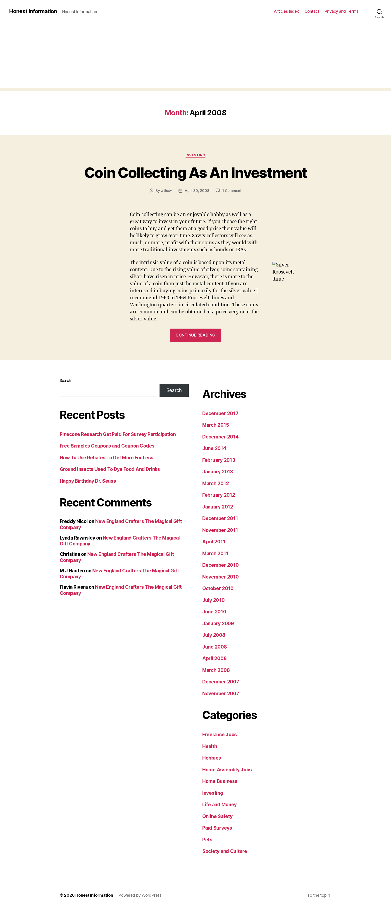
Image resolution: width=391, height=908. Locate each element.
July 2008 (213, 635)
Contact (312, 11)
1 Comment (231, 190)
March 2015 (215, 425)
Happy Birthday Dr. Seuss (88, 481)
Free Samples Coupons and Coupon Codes (107, 446)
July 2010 (213, 600)
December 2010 (220, 565)
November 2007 (220, 693)
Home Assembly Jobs (227, 769)
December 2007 (220, 682)
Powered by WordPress (140, 895)
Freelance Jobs (219, 734)
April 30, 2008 (197, 190)
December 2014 (220, 437)
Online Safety (217, 816)
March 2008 (216, 670)
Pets (207, 840)
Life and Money (219, 804)
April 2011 (213, 542)
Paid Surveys (217, 828)
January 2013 (217, 472)
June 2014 (214, 448)
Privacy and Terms (342, 11)
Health (209, 746)
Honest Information (33, 11)
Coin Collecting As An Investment (195, 172)
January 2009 (218, 623)
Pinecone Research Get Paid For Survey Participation (118, 434)
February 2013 (218, 460)
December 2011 (220, 518)
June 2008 (214, 647)
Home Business (220, 781)
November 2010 (220, 577)
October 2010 (218, 588)
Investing (195, 155)
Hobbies (211, 758)
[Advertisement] (195, 56)
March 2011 (215, 553)
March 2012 (215, 483)
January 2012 (217, 507)
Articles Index (286, 11)
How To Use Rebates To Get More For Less (106, 457)
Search (65, 380)
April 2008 (214, 658)
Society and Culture (224, 851)
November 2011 (220, 530)
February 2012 (218, 495)
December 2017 (220, 413)
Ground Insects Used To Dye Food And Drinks (110, 469)
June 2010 (214, 612)
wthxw (166, 190)
